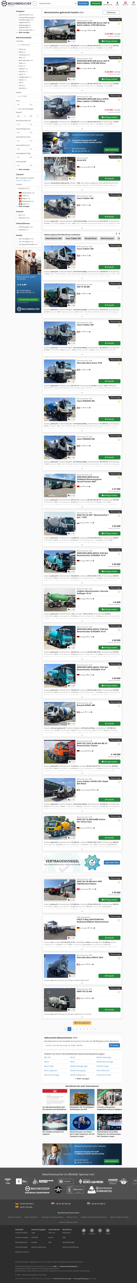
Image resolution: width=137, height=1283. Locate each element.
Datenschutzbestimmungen (62, 1278)
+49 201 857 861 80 (63, 1204)
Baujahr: (19, 112)
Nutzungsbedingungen (81, 1278)
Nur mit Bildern (26, 239)
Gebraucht (24, 218)
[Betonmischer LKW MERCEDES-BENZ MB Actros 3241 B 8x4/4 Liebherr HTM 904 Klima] (59, 31)
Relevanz (112, 12)
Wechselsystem (107, 238)
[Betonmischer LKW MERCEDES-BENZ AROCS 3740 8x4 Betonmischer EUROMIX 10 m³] (59, 637)
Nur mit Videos (26, 242)
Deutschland (28, 193)
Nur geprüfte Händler (28, 244)
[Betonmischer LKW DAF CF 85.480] (59, 295)
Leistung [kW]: (21, 162)
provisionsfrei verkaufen (28, 300)
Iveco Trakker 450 (73, 238)
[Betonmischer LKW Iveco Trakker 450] (59, 206)
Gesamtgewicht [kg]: (23, 153)
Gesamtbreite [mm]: (23, 137)
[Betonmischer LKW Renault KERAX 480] (59, 714)
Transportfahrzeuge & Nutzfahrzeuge (27, 18)
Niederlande (28, 201)
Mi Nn (72, 1057)
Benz (22, 58)
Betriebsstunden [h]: (23, 121)
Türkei (25, 196)
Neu (22, 215)
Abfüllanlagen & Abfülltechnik (25, 26)
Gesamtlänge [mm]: (23, 129)
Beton (46, 1062)
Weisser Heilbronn (31, 1217)
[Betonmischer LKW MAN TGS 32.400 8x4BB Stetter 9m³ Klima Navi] (59, 828)
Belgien (26, 198)
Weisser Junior (72, 1217)
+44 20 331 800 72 (98, 1204)
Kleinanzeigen (26, 227)
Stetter (23, 80)
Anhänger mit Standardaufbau (52, 1217)
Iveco (22, 66)
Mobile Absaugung (77, 1070)
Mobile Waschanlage (105, 1062)
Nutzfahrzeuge (103, 1066)
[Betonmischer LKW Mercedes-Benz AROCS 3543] (59, 966)
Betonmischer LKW (54, 238)
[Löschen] (76, 3)
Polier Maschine (103, 1070)
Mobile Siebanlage (104, 1057)
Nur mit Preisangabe (26, 109)
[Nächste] (73, 31)
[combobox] (28, 188)
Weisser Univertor (14, 1217)
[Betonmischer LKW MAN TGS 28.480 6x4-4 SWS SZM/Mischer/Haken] (59, 890)
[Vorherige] (46, 31)
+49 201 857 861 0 (26, 1204)
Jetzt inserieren (111, 150)
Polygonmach (25, 77)
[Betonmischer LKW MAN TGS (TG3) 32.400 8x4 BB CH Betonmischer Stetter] (59, 752)
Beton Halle (49, 1066)
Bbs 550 (47, 1057)
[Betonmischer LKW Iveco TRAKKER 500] (59, 447)
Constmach (24, 55)
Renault (23, 71)
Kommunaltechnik (26, 30)
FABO (22, 63)
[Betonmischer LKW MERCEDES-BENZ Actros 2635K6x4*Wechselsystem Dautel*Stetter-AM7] (59, 485)
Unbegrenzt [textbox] (23, 188)
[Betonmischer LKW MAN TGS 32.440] (59, 1000)
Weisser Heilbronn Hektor (119, 1217)
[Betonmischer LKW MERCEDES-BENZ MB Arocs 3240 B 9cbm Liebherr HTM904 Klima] (59, 107)
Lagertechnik (24, 22)
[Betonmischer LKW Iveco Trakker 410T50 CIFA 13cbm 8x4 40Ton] (59, 790)
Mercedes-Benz (26, 60)
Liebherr (23, 69)
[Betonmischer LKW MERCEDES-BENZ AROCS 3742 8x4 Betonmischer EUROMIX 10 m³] (59, 561)
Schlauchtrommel (104, 1075)
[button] (134, 3)
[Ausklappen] (82, 52)
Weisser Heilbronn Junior (68, 1222)
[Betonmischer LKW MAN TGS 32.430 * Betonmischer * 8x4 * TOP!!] (59, 523)
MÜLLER (23, 88)
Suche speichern (83, 1023)
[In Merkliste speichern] (119, 23)
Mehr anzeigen (83, 1078)
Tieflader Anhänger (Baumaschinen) (94, 1217)
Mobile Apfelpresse (78, 1075)
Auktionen (23, 230)
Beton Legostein (50, 1070)
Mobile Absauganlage (79, 1066)
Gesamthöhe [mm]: (23, 145)
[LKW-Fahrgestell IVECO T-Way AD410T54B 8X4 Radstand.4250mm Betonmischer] (59, 928)
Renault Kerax (91, 238)
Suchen (84, 3)
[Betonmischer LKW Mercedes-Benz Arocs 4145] (59, 371)
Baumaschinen (26, 15)
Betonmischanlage (51, 1075)
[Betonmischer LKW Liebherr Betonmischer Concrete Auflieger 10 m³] (59, 599)
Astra (22, 85)
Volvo (22, 74)
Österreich (23, 180)
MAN (22, 52)
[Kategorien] (34, 3)
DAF (21, 83)
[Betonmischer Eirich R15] (59, 168)
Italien (25, 204)
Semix (22, 49)
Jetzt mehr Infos (112, 862)
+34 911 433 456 (25, 1207)
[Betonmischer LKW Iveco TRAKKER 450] (59, 409)
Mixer (72, 1062)
